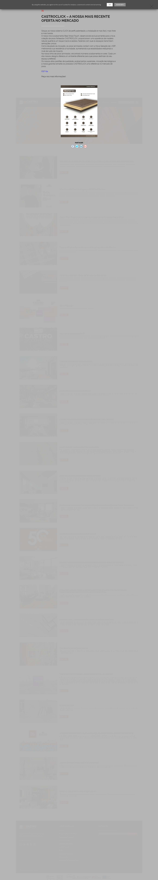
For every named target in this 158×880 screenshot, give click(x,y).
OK (110, 5)
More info (120, 5)
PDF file (44, 71)
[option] (79, 111)
